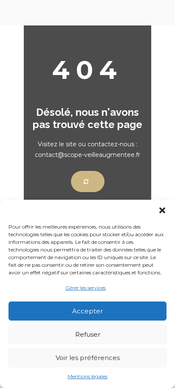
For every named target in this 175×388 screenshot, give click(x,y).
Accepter (87, 311)
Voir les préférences (88, 358)
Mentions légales (87, 376)
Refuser (87, 334)
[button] (162, 210)
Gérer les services (85, 288)
